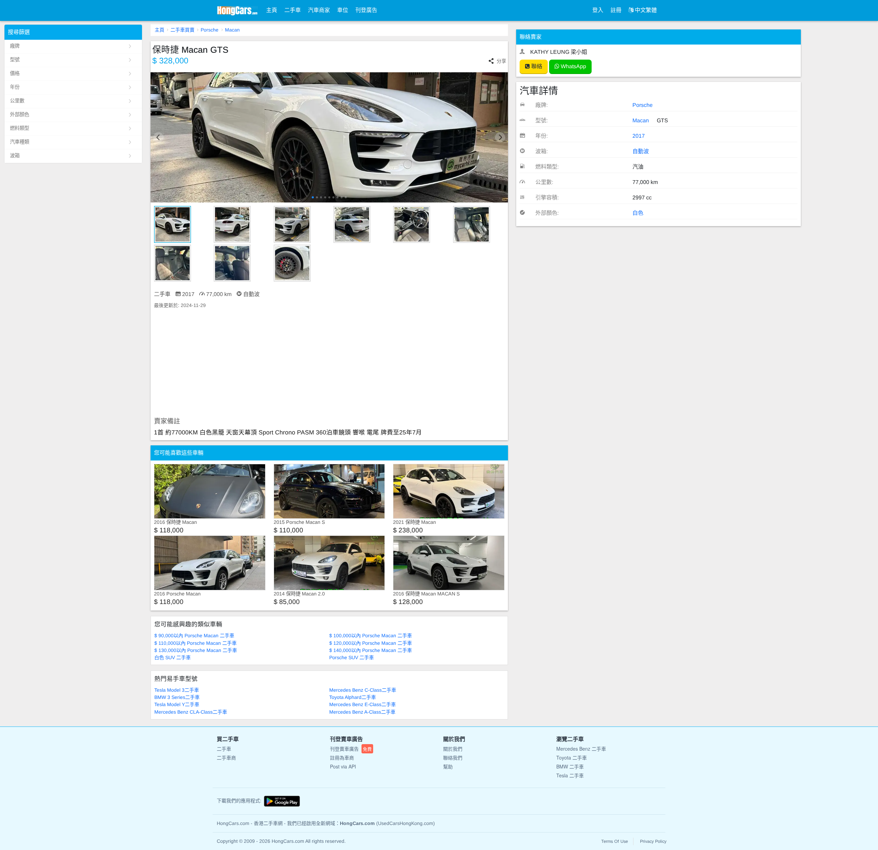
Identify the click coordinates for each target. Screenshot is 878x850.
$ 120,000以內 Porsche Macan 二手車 (370, 643)
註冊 (615, 10)
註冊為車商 (342, 757)
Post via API (343, 766)
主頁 (271, 10)
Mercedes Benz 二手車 (581, 748)
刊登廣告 (366, 10)
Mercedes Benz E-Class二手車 (362, 704)
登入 (597, 10)
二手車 (292, 10)
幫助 (448, 766)
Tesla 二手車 (570, 775)
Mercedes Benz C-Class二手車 (362, 690)
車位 (342, 10)
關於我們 (452, 748)
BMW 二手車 (570, 766)
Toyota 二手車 (571, 757)
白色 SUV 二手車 (172, 657)
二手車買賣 (182, 30)
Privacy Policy (653, 841)
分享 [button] (501, 61)
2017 (638, 136)
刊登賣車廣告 (351, 748)
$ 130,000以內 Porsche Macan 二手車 (195, 650)
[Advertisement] (329, 363)
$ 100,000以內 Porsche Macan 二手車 (370, 635)
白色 (637, 213)
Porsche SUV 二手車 (351, 657)
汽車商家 (319, 10)
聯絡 (536, 66)
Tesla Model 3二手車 (176, 690)
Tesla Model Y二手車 (176, 704)
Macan (232, 30)
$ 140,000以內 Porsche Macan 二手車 (370, 650)
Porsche (209, 30)
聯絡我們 (452, 757)
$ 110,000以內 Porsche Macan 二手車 (195, 643)
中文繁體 (645, 10)
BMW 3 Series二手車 (177, 697)
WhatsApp (572, 66)
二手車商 (226, 757)
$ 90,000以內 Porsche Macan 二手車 (194, 635)
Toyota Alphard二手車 (352, 697)
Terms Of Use (614, 841)
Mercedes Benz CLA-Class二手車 (190, 712)
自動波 (640, 151)
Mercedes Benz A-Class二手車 (362, 712)
